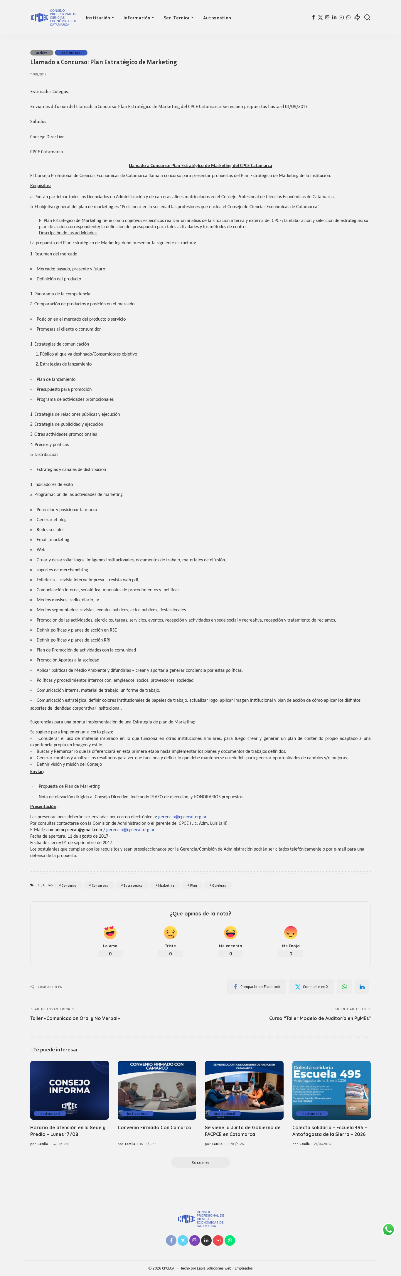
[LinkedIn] (334, 17)
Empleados (244, 1268)
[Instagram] (327, 17)
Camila (43, 1144)
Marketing (166, 885)
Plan (193, 885)
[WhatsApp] (348, 17)
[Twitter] (320, 17)
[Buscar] (367, 17)
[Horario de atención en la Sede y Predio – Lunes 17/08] (69, 1090)
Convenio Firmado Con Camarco (154, 1127)
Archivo (42, 53)
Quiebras (219, 885)
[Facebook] (313, 17)
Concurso (69, 885)
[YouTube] (341, 17)
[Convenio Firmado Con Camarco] (157, 1090)
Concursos (100, 885)
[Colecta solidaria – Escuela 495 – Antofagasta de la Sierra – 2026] (331, 1090)
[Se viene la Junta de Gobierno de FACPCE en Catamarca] (244, 1090)
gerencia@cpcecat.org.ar (182, 817)
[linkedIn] (362, 986)
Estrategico (133, 885)
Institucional (71, 53)
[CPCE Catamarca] (53, 17)
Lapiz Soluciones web (214, 1268)
